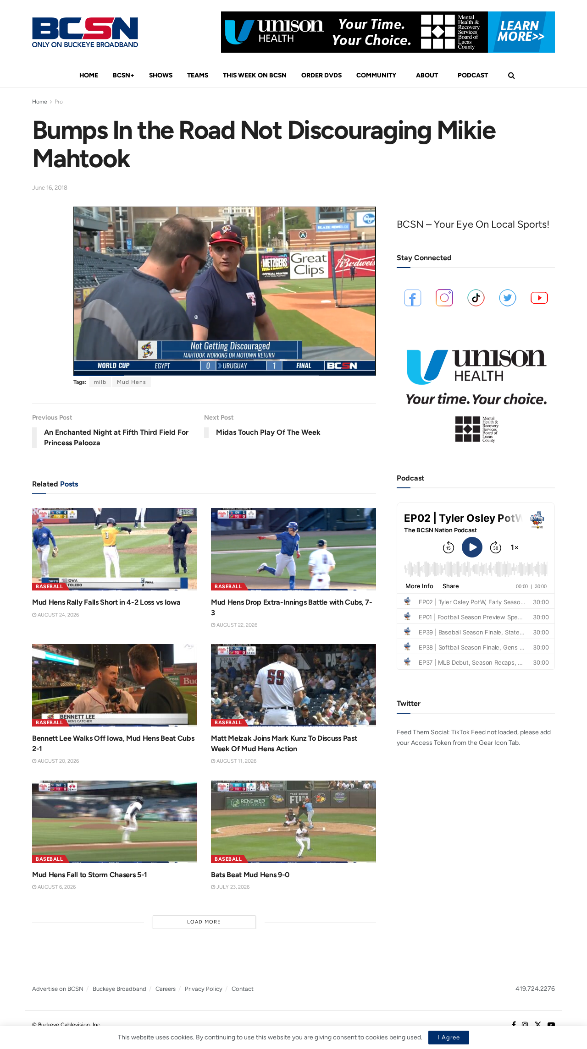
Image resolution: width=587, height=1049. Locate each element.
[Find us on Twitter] (538, 1025)
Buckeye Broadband (119, 988)
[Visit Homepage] (85, 32)
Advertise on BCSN (57, 988)
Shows (160, 75)
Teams (197, 75)
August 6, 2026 (56, 887)
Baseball (49, 587)
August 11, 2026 (235, 761)
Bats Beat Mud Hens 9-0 (250, 874)
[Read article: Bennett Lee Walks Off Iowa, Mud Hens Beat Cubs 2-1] (114, 685)
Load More (204, 922)
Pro (59, 101)
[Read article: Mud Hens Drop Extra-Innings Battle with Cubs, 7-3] (293, 549)
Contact (243, 988)
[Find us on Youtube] (551, 1025)
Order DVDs (321, 75)
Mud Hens (131, 382)
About (427, 75)
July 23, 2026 (232, 887)
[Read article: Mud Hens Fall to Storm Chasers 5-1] (114, 822)
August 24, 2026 (57, 615)
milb (100, 382)
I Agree (448, 1037)
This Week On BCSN (255, 75)
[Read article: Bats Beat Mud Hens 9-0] (293, 822)
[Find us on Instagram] (525, 1025)
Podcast (473, 75)
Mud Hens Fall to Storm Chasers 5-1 (89, 874)
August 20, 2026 (57, 761)
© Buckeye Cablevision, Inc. (66, 1025)
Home (88, 75)
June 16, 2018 (49, 187)
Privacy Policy (203, 988)
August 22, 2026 (236, 625)
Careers (165, 988)
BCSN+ (123, 75)
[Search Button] (511, 75)
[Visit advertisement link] (388, 32)
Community (376, 75)
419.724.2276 (535, 989)
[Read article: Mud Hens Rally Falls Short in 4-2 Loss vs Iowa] (114, 549)
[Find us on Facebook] (514, 1025)
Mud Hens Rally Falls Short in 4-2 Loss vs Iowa (106, 602)
